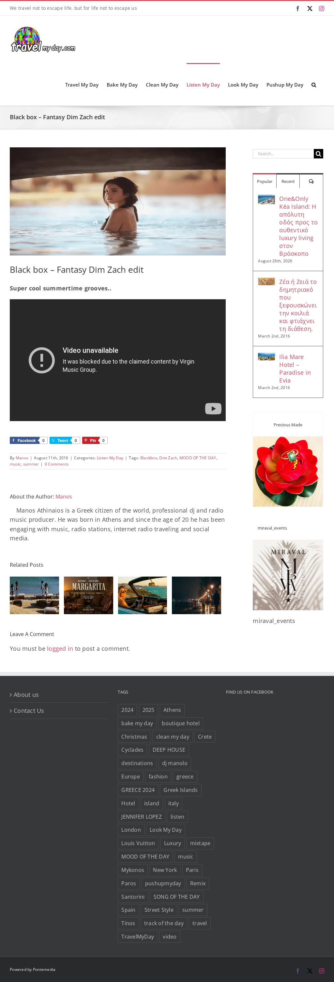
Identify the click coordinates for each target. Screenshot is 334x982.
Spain (128, 909)
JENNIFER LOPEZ (141, 816)
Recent (288, 181)
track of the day (164, 923)
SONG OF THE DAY (177, 896)
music (15, 464)
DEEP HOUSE (169, 749)
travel (199, 923)
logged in (60, 648)
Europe (130, 776)
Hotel (128, 803)
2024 (127, 709)
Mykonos (132, 870)
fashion (158, 776)
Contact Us (29, 710)
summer (31, 464)
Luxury (172, 843)
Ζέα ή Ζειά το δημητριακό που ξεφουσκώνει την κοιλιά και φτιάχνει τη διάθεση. (298, 305)
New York (165, 870)
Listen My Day (110, 458)
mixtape (200, 843)
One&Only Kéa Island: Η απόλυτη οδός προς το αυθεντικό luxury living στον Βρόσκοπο (298, 226)
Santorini (132, 896)
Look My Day (166, 829)
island (151, 803)
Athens (172, 709)
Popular (264, 181)
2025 (149, 709)
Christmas (134, 736)
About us (26, 694)
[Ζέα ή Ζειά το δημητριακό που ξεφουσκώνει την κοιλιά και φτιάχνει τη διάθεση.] (266, 282)
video (169, 936)
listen (178, 816)
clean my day (172, 736)
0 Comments (57, 464)
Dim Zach (168, 458)
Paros (128, 883)
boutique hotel (181, 723)
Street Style (159, 909)
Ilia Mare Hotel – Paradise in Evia (295, 368)
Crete (205, 736)
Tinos (128, 923)
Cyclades (132, 749)
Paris (192, 870)
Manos (22, 458)
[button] (313, 84)
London (131, 829)
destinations (137, 763)
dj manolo (175, 763)
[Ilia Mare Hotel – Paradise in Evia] (266, 357)
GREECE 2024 (138, 790)
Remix (197, 883)
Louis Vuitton (138, 843)
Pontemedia (44, 969)
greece (185, 776)
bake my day (137, 723)
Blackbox (148, 458)
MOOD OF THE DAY (197, 458)
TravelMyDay (137, 936)
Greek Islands (180, 790)
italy (173, 803)
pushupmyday (163, 883)
